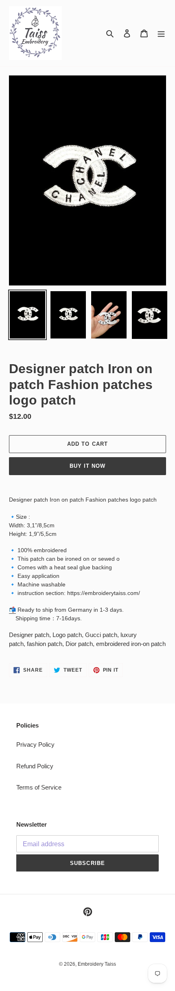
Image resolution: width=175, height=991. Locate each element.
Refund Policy (34, 766)
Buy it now (87, 466)
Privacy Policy (35, 744)
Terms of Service (38, 787)
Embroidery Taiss (97, 964)
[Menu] (161, 33)
